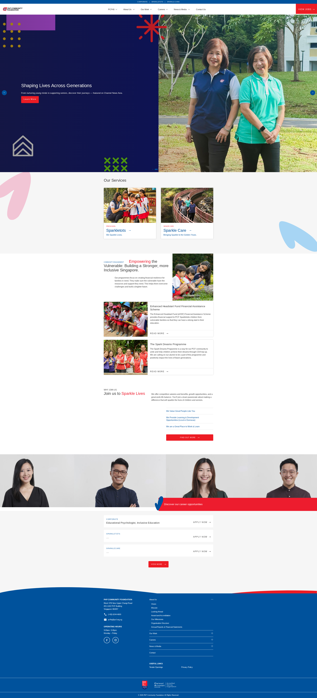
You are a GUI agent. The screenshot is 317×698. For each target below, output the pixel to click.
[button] (312, 92)
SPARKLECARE (113, 548)
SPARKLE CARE (173, 2)
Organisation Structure (160, 623)
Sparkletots (116, 230)
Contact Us (201, 9)
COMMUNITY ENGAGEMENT (114, 262)
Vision (153, 604)
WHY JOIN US (110, 390)
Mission (154, 608)
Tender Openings (156, 667)
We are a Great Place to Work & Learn (183, 426)
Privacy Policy (187, 667)
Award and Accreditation (160, 615)
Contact (152, 653)
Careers (161, 9)
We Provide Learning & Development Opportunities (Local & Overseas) (182, 418)
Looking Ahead (157, 612)
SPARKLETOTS (157, 2)
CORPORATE (112, 519)
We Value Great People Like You (180, 411)
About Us (127, 9)
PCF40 (111, 9)
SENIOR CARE (168, 226)
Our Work (145, 9)
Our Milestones (157, 619)
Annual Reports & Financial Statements (166, 627)
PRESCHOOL (111, 226)
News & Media (180, 9)
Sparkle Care (174, 230)
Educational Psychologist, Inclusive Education (156, 522)
